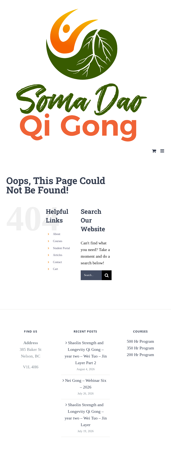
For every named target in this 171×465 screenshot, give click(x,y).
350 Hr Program (140, 348)
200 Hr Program (140, 354)
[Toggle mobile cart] (154, 151)
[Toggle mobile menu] (162, 151)
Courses (57, 241)
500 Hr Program (140, 341)
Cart (55, 269)
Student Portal (61, 248)
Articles (57, 255)
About (56, 234)
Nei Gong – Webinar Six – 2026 (85, 383)
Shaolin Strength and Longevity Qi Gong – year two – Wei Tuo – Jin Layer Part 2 (86, 352)
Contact (57, 262)
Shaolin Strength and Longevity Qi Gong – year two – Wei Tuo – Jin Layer (86, 414)
